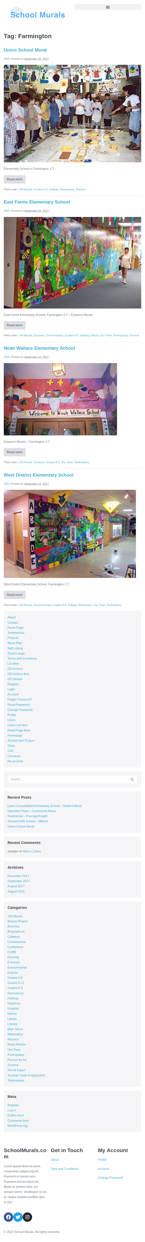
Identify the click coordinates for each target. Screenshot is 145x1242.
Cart (10, 750)
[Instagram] (27, 1217)
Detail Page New (19, 730)
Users (11, 720)
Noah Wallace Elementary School (39, 348)
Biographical (16, 931)
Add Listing (15, 648)
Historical (14, 1003)
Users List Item (17, 725)
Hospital (13, 1008)
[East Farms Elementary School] (72, 263)
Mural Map (15, 643)
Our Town (106, 335)
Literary (13, 1024)
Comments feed (18, 1120)
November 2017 (18, 876)
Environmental (54, 335)
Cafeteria (14, 936)
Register (13, 684)
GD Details (15, 679)
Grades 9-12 (16, 982)
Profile (12, 715)
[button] (107, 7)
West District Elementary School (38, 475)
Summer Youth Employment (26, 1075)
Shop (11, 745)
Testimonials (16, 632)
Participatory (67, 189)
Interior (95, 335)
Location (13, 663)
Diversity (13, 957)
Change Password (20, 709)
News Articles (17, 1044)
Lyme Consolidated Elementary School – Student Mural (45, 806)
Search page (16, 653)
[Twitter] (18, 1217)
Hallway (53, 189)
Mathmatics (85, 604)
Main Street (15, 1029)
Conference (15, 947)
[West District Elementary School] (70, 534)
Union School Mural (25, 49)
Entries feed (16, 1115)
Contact (13, 622)
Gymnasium (16, 993)
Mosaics (13, 1039)
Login (11, 689)
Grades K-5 (41, 189)
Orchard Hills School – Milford (28, 821)
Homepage (15, 735)
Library (12, 1019)
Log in (12, 1110)
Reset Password (19, 704)
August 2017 (16, 886)
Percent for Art (17, 1059)
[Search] (132, 779)
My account (15, 761)
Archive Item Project (21, 740)
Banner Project (18, 921)
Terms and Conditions (22, 658)
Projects (13, 638)
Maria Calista (32, 851)
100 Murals (25, 189)
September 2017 (19, 881)
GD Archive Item (18, 674)
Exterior (13, 972)
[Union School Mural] (72, 113)
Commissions (17, 941)
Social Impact (17, 1070)
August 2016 (16, 891)
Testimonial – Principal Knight (27, 816)
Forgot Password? (20, 699)
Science (80, 189)
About (11, 617)
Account (13, 694)
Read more (16, 178)
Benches (13, 926)
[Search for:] (72, 779)
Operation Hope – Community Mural (32, 811)
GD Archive (15, 668)
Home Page (16, 627)
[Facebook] (8, 1217)
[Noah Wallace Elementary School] (60, 399)
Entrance (39, 335)
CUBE (12, 952)
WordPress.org (18, 1125)
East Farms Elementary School (37, 201)
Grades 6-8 (15, 977)
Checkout (14, 756)
